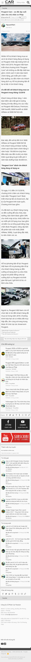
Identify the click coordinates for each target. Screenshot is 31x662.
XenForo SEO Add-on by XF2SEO (15, 658)
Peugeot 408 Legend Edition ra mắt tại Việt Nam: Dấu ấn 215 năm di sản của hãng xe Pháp (17, 365)
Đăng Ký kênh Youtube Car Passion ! (10, 330)
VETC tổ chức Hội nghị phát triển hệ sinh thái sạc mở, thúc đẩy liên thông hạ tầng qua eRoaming (18, 552)
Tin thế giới (5, 458)
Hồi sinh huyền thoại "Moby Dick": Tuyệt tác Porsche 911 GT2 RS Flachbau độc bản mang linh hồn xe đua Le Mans (17, 489)
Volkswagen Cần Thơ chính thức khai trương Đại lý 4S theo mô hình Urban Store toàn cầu (18, 404)
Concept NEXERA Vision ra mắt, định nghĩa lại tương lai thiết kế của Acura (17, 500)
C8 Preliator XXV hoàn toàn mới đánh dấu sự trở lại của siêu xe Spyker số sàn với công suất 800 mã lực (17, 476)
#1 (29, 31)
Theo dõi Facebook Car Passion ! (10, 334)
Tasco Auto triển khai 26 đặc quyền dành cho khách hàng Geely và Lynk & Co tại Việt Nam (17, 391)
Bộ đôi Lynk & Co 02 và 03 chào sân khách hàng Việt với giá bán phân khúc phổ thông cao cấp (17, 564)
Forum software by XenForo (13, 657)
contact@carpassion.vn (11, 614)
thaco (3, 19)
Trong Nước (12, 383)
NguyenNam (5, 17)
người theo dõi (23, 426)
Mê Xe (7, 383)
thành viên (8, 426)
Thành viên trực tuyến (8, 447)
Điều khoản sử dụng (6, 652)
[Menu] (2, 2)
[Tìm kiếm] (28, 2)
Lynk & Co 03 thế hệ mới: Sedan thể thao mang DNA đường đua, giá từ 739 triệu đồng (17, 528)
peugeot (24, 17)
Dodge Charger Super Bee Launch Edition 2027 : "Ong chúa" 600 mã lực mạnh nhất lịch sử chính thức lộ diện (17, 512)
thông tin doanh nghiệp (12, 19)
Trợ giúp (25, 652)
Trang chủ (3, 653)
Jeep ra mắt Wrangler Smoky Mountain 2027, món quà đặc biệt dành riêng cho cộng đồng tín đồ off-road (17, 463)
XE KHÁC (11, 357)
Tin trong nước (6, 523)
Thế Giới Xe (8, 471)
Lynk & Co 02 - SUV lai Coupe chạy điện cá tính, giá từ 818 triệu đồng (18, 540)
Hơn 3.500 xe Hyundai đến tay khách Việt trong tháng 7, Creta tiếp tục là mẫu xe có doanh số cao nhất (18, 577)
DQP (7, 357)
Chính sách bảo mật (17, 652)
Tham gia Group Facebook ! (9, 332)
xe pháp (21, 19)
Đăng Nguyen (9, 408)
